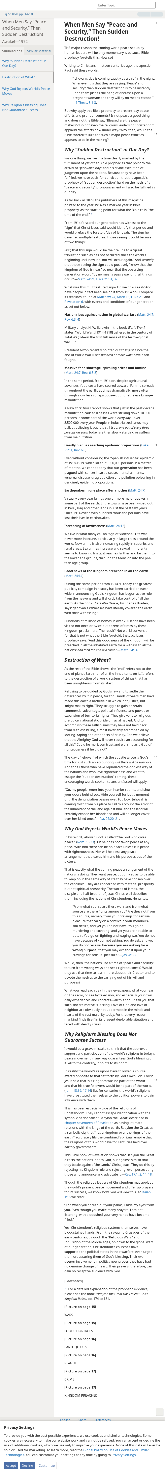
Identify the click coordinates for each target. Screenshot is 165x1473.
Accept (11, 1465)
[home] (6, 5)
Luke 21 (136, 297)
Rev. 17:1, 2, (133, 1174)
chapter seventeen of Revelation (88, 1123)
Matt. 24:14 (73, 576)
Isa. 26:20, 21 (109, 818)
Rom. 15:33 (85, 842)
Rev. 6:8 (79, 450)
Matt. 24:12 (115, 526)
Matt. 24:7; (146, 314)
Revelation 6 (73, 301)
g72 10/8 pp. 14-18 (19, 14)
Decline (27, 1465)
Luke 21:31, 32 (106, 279)
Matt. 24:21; (86, 279)
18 (149, 1174)
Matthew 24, (106, 297)
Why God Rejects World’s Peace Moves (26, 91)
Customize (47, 1465)
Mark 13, (123, 297)
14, (144, 1174)
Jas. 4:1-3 (129, 955)
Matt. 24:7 (136, 490)
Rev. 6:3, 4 (71, 319)
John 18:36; (74, 1090)
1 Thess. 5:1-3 (86, 102)
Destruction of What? (18, 77)
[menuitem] (6, 5)
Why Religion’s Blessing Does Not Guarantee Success (24, 107)
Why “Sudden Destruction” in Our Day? (24, 63)
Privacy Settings (124, 1455)
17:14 (86, 1090)
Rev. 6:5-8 (88, 372)
